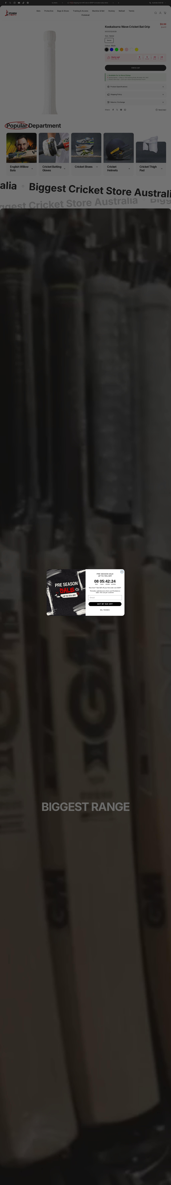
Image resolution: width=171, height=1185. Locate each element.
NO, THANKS (105, 610)
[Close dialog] (121, 571)
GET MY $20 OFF (105, 604)
